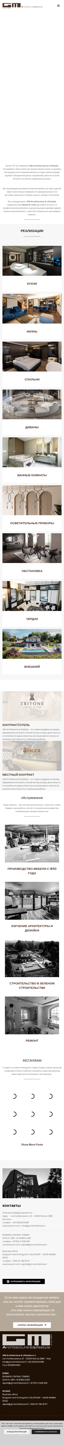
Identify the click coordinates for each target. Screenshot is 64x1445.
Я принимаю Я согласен (46, 1432)
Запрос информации (30, 1325)
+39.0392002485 (20, 1222)
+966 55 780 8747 (21, 1260)
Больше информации (17, 1432)
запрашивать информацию (25, 1281)
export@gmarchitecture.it (34, 1244)
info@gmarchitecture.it (33, 1225)
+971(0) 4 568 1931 (21, 1241)
